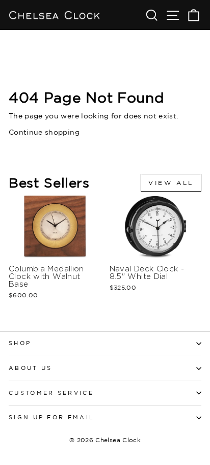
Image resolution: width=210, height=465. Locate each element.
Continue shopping (44, 132)
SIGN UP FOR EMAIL (51, 417)
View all (171, 182)
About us (30, 368)
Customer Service (51, 393)
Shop (20, 343)
